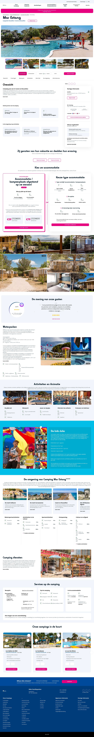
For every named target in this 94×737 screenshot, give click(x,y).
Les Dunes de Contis (25, 702)
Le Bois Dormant (6, 709)
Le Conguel (5, 720)
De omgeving (46, 78)
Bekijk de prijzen (70, 73)
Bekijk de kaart (32, 20)
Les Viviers (24, 722)
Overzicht (5, 78)
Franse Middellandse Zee (14, 14)
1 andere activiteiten (29, 533)
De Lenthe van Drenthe (7, 707)
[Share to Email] (72, 84)
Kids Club (38, 78)
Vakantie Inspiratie (26, 5)
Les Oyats (42, 705)
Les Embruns (24, 724)
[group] (15, 398)
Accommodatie (23, 73)
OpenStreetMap (77, 389)
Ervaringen (13, 78)
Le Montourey (24, 711)
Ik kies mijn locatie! (24, 227)
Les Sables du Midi (25, 718)
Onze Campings (16, 5)
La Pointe (42, 707)
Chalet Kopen (82, 1)
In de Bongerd (5, 700)
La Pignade (24, 715)
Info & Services (56, 78)
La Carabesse (5, 717)
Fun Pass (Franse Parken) (71, 1)
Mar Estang (24, 705)
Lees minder (6, 361)
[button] (47, 371)
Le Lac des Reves (25, 704)
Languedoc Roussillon (25, 14)
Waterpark (21, 78)
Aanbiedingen (37, 5)
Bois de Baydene (6, 713)
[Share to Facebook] (69, 84)
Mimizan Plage (43, 700)
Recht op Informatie (81, 702)
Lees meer (5, 96)
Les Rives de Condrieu (26, 720)
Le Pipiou (42, 704)
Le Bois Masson (6, 711)
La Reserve (24, 717)
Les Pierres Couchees (26, 713)
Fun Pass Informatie (59, 702)
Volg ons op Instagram (41, 160)
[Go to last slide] (5, 41)
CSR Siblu (79, 704)
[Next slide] (88, 41)
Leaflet (72, 389)
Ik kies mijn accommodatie (70, 224)
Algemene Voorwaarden (60, 700)
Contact (56, 707)
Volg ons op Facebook (55, 160)
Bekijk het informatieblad (27, 590)
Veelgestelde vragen (59, 705)
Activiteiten (30, 78)
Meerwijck (5, 704)
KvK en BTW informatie (82, 709)
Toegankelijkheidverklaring (60, 711)
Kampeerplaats (31, 73)
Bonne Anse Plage (6, 715)
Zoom (68, 363)
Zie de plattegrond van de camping (78, 117)
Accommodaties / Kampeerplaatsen (51, 5)
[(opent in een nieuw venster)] (83, 690)
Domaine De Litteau (6, 726)
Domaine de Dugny (6, 722)
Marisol (23, 707)
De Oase (4, 705)
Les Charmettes (6, 718)
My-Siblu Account (58, 704)
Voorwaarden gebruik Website (83, 707)
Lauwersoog (5, 702)
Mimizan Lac (42, 702)
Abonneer (69, 681)
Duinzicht (4, 728)
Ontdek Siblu (65, 5)
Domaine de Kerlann (7, 724)
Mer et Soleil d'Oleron (26, 709)
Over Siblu (80, 700)
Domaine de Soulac (25, 700)
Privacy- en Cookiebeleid (82, 705)
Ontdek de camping (11, 669)
